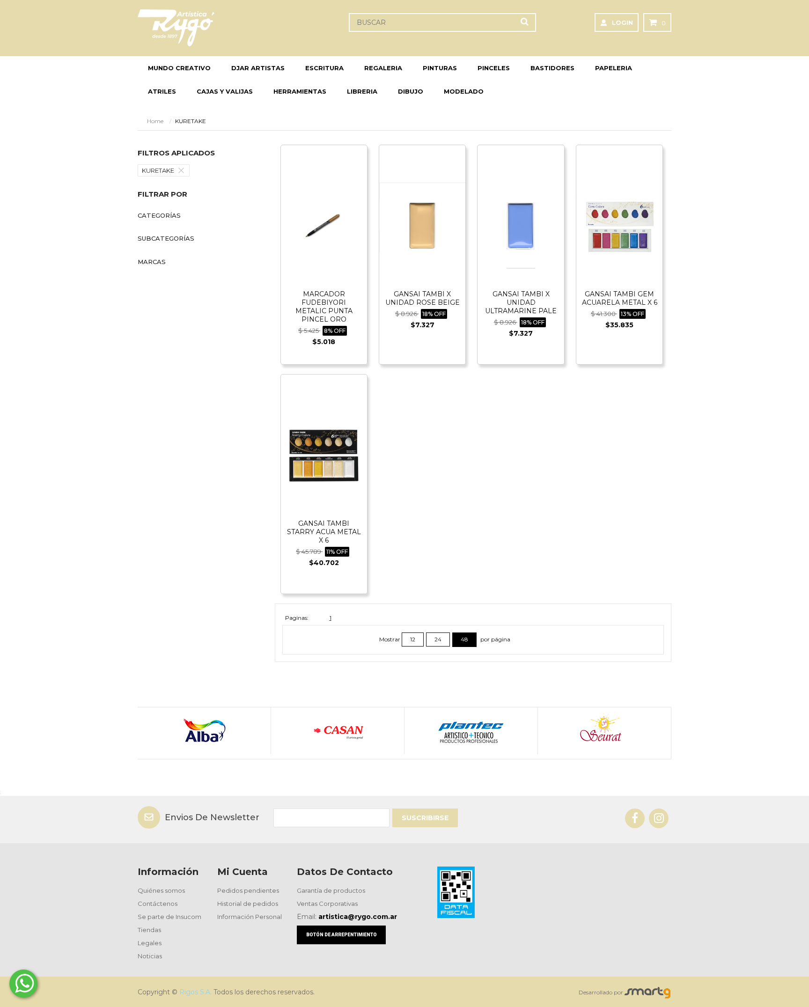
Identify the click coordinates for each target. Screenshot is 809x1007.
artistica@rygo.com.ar (357, 916)
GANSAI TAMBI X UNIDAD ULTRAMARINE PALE (521, 302)
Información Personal (249, 916)
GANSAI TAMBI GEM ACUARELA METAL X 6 (619, 298)
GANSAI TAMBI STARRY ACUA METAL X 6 (324, 531)
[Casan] (337, 730)
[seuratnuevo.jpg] (604, 730)
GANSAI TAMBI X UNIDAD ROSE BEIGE (422, 298)
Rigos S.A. (195, 992)
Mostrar (390, 639)
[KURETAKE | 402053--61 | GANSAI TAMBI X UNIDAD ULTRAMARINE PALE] (521, 224)
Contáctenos (157, 903)
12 (412, 639)
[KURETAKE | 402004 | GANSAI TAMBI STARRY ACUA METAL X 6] (324, 454)
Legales (150, 943)
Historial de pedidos (247, 903)
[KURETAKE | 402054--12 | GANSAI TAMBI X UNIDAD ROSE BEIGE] (422, 224)
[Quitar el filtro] (183, 170)
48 (464, 639)
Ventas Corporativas (327, 903)
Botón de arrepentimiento (341, 934)
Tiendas (149, 929)
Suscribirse (425, 818)
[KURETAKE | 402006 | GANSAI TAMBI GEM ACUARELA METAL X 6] (619, 224)
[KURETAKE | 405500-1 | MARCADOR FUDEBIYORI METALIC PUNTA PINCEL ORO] (324, 224)
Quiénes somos (161, 890)
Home (155, 121)
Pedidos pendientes (248, 890)
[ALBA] (204, 730)
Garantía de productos (331, 890)
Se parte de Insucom (169, 916)
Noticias (150, 956)
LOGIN (622, 22)
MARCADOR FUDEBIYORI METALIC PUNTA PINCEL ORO (324, 306)
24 (437, 639)
